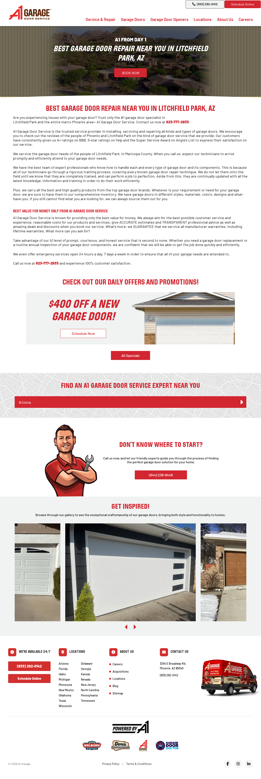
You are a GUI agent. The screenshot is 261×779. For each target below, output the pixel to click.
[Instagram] (238, 764)
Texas (62, 700)
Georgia (86, 669)
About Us (225, 19)
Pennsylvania (89, 695)
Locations (202, 19)
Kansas (85, 674)
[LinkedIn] (249, 764)
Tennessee (88, 700)
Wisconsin (65, 706)
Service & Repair (101, 19)
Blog (115, 686)
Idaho (62, 674)
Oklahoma (65, 695)
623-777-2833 (177, 122)
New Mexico (66, 690)
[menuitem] (101, 19)
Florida (63, 669)
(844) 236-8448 (161, 475)
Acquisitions (121, 671)
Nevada (85, 679)
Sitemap (118, 693)
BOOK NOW (130, 73)
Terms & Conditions (139, 764)
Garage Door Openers (169, 19)
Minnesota (65, 684)
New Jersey (88, 684)
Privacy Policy (110, 764)
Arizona (63, 663)
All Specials (130, 355)
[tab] (130, 402)
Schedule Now (83, 333)
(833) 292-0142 (207, 4)
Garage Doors (133, 19)
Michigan (64, 679)
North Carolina (90, 690)
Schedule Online (242, 4)
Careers (246, 19)
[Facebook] (227, 764)
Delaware (87, 663)
